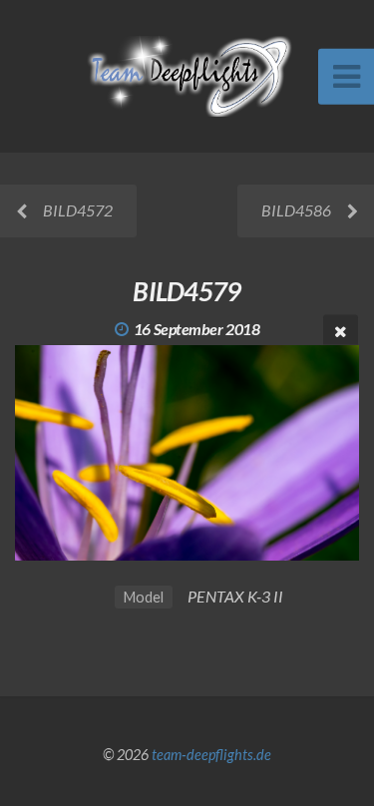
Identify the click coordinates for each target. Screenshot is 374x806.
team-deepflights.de (211, 754)
